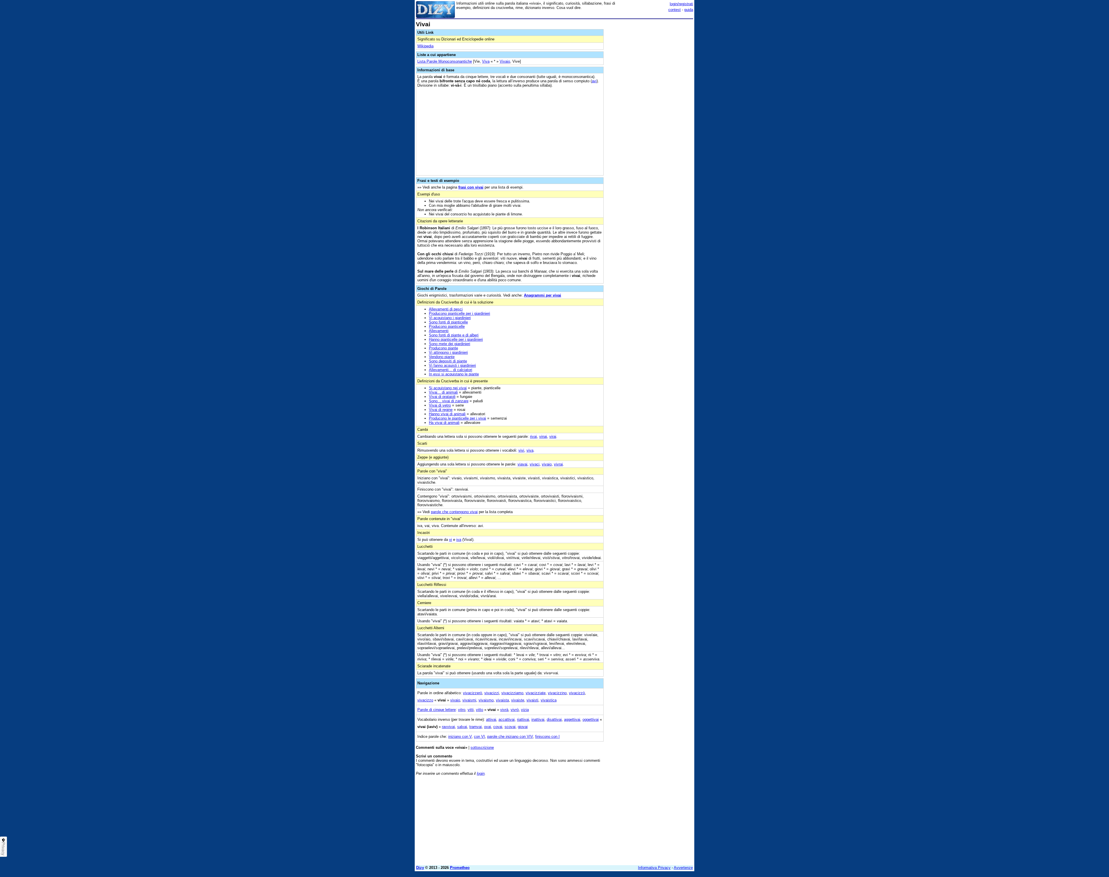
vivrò (515, 709)
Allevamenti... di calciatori (450, 370)
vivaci (534, 464)
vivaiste (517, 700)
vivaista (502, 700)
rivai (533, 436)
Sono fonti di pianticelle (448, 322)
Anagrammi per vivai (542, 295)
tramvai (475, 727)
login (481, 773)
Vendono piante (442, 357)
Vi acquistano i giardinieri (450, 318)
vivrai (558, 464)
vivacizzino (557, 693)
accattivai (506, 719)
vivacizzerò (472, 693)
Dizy (420, 867)
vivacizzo (425, 700)
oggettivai (591, 719)
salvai (462, 727)
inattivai (537, 719)
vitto (479, 709)
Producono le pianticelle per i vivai (457, 418)
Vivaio (505, 61)
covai (497, 727)
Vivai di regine (441, 409)
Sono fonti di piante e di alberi (454, 335)
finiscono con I (547, 736)
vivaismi (469, 700)
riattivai (523, 719)
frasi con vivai (470, 187)
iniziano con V (460, 736)
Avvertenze (683, 867)
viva (529, 450)
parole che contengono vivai (454, 512)
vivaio (547, 464)
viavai (522, 464)
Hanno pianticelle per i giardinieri (456, 339)
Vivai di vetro (440, 405)
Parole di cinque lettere (436, 709)
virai (552, 436)
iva (458, 539)
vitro (461, 709)
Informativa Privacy (654, 867)
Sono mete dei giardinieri (449, 344)
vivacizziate (536, 693)
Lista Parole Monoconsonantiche (444, 61)
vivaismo (486, 700)
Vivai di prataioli (442, 396)
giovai (523, 727)
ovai (487, 727)
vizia (525, 709)
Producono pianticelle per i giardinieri (459, 313)
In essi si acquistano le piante (454, 374)
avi (594, 81)
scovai (510, 727)
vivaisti (532, 700)
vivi (521, 450)
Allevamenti (439, 331)
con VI (479, 736)
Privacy (3, 848)
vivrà (504, 709)
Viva (486, 61)
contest (674, 10)
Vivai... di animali (443, 392)
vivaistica (549, 700)
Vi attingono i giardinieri (448, 352)
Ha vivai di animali (444, 422)
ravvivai (448, 727)
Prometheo (460, 867)
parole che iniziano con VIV (510, 736)
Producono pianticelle (447, 326)
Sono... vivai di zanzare (448, 401)
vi (450, 539)
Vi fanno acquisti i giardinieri (452, 365)
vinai (543, 436)
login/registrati (681, 4)
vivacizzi (491, 693)
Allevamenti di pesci (446, 309)
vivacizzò (577, 693)
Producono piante (443, 348)
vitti (471, 709)
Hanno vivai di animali (447, 414)
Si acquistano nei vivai (448, 388)
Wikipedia (425, 46)
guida (688, 10)
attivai (491, 719)
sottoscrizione (482, 747)
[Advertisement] (649, 107)
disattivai (554, 719)
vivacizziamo (512, 693)
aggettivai (572, 719)
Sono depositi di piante (448, 361)
